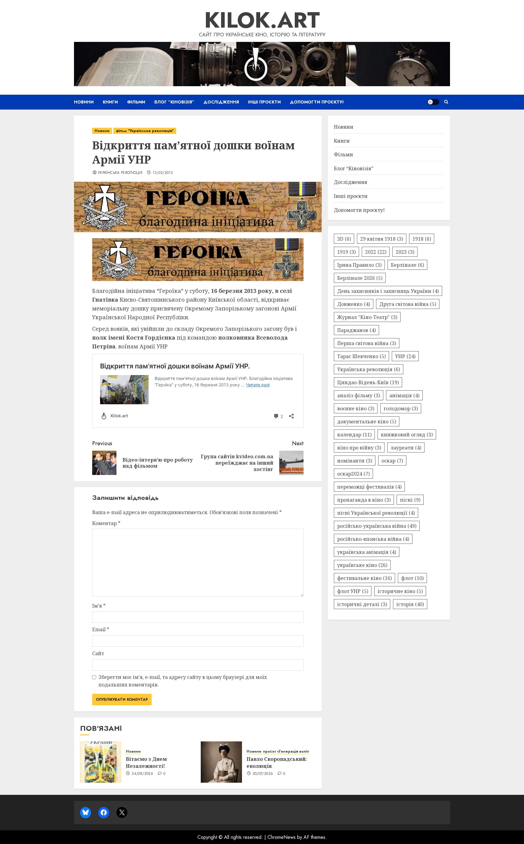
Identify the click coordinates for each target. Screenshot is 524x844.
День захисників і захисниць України (388, 290)
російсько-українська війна (376, 525)
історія (410, 604)
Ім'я (99, 605)
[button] (446, 102)
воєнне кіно (355, 408)
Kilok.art (262, 20)
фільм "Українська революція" (145, 131)
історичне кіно (400, 591)
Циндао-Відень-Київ (368, 382)
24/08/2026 (142, 773)
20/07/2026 (263, 773)
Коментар (106, 523)
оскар (392, 460)
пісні (410, 499)
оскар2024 (353, 473)
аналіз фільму (358, 395)
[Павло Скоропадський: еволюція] (221, 762)
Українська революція (120, 173)
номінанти (354, 460)
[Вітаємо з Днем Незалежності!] (100, 762)
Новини (84, 102)
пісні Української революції (376, 512)
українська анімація (366, 551)
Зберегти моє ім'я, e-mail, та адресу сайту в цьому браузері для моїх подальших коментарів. (183, 681)
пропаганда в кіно (364, 499)
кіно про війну (359, 447)
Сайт (98, 653)
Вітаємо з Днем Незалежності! (146, 762)
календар (354, 434)
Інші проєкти (264, 102)
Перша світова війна (366, 343)
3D (344, 238)
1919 (346, 251)
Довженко (353, 303)
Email (100, 629)
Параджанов (356, 330)
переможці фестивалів (369, 486)
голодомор (401, 408)
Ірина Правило (359, 264)
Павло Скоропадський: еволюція (277, 762)
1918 (421, 238)
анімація (404, 395)
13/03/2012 (163, 173)
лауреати (406, 447)
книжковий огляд (407, 434)
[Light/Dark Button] (433, 102)
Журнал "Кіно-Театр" (367, 317)
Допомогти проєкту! (317, 102)
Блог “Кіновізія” (174, 102)
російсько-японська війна (373, 538)
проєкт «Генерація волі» (286, 751)
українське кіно (362, 564)
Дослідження (221, 102)
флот (412, 578)
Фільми (136, 102)
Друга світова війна (407, 303)
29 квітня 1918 (381, 238)
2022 (375, 251)
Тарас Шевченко (361, 356)
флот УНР (352, 591)
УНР (405, 356)
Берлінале (407, 264)
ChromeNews (281, 837)
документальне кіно (366, 421)
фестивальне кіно (364, 578)
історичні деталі (362, 604)
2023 (405, 251)
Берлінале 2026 (359, 277)
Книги (110, 102)
